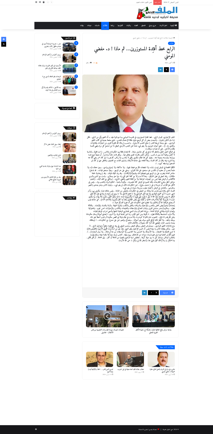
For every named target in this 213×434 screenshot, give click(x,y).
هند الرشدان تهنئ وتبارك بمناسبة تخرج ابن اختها (50, 167)
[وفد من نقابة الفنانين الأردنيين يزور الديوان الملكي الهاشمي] (69, 180)
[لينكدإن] (160, 69)
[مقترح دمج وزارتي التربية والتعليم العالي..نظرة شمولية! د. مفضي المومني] (161, 359)
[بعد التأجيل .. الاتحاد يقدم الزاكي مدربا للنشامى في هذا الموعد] (69, 90)
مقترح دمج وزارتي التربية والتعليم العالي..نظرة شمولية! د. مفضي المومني (162, 370)
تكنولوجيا (120, 25)
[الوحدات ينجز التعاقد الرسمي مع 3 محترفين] (69, 79)
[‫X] (166, 69)
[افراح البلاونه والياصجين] (69, 158)
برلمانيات (128, 25)
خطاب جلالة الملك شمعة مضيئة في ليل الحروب (130, 369)
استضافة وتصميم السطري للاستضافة (148, 429)
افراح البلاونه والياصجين (54, 155)
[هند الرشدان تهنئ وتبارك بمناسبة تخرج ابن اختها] (69, 169)
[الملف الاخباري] (156, 13)
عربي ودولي (152, 25)
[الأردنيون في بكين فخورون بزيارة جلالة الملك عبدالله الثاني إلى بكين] (69, 69)
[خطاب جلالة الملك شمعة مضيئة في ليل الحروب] (130, 359)
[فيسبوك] (172, 69)
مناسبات (97, 25)
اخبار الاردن (163, 25)
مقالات (105, 25)
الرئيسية (172, 25)
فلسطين (143, 25)
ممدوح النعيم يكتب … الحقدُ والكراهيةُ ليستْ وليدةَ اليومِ (100, 370)
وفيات (82, 25)
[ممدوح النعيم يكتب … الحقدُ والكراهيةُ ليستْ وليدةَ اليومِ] (99, 359)
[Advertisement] (82, 13)
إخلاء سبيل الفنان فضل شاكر (52, 144)
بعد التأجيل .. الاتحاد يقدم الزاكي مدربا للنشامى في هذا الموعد (51, 89)
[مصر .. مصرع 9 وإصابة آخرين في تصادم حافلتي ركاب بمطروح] (69, 47)
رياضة (112, 25)
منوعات (89, 25)
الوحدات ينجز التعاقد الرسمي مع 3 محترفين (51, 78)
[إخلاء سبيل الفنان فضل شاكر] (69, 147)
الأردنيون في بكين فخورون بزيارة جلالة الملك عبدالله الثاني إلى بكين (49, 67)
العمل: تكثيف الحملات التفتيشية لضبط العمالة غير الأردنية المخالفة (135, 2)
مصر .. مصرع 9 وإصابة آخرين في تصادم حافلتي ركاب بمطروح (51, 45)
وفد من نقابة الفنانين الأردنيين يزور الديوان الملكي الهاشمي (51, 178)
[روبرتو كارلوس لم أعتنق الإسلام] (69, 58)
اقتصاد (136, 25)
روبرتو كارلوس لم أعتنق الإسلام (51, 54)
